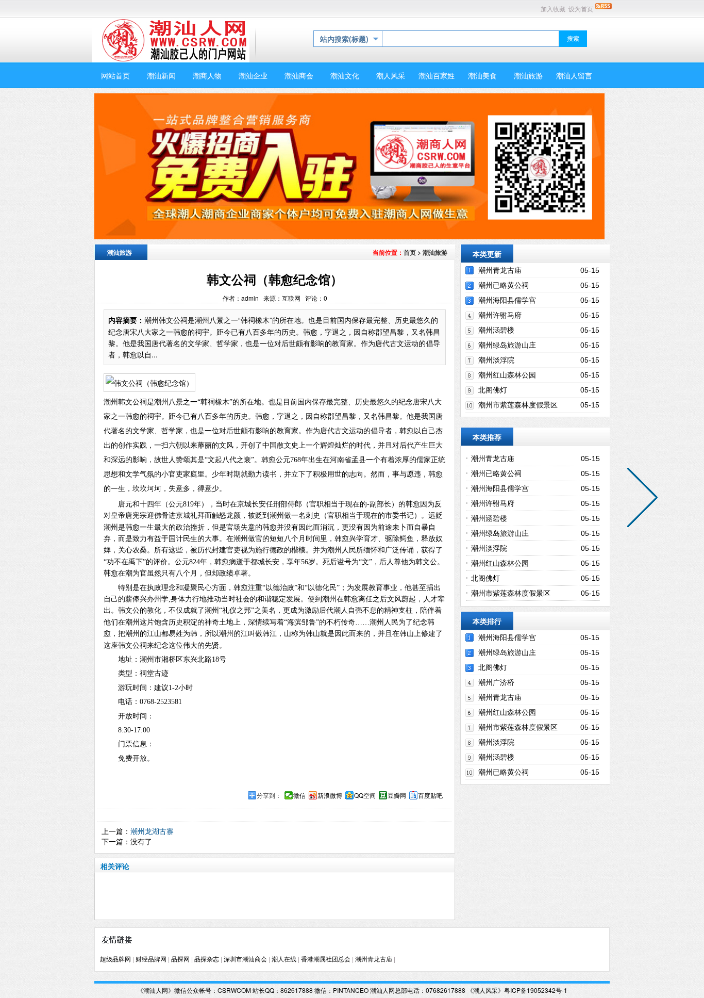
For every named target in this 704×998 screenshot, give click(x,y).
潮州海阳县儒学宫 (507, 300)
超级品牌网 (115, 959)
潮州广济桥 (496, 682)
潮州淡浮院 (496, 360)
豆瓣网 (397, 795)
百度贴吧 (430, 795)
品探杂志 (206, 959)
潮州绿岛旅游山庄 (507, 345)
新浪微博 (329, 795)
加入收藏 (553, 9)
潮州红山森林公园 (507, 375)
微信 (299, 795)
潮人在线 (284, 959)
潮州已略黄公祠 (503, 285)
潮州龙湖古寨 (152, 831)
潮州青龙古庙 (500, 270)
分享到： (269, 795)
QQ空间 (365, 795)
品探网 (180, 959)
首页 (410, 252)
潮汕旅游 (435, 252)
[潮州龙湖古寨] (640, 499)
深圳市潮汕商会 (245, 959)
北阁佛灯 (492, 390)
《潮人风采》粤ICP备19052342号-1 (517, 990)
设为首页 (580, 9)
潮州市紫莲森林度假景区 (518, 405)
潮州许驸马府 (500, 315)
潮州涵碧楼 (496, 330)
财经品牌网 (151, 959)
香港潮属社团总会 (325, 959)
